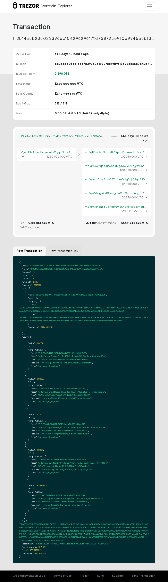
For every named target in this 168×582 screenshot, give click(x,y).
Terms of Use (62, 576)
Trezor (84, 576)
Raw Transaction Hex (64, 251)
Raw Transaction (29, 251)
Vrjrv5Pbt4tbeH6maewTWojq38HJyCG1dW (49, 152)
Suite (100, 576)
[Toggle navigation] (149, 6)
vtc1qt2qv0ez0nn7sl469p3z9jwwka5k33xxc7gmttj (118, 152)
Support (117, 576)
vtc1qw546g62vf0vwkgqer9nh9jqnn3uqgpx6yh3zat (119, 193)
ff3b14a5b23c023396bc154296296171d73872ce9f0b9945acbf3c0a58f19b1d (63, 136)
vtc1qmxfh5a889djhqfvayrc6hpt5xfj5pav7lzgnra (116, 207)
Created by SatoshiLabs (29, 576)
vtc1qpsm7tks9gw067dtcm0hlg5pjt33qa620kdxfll (118, 179)
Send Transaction (143, 576)
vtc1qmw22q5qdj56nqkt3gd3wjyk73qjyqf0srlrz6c (117, 166)
